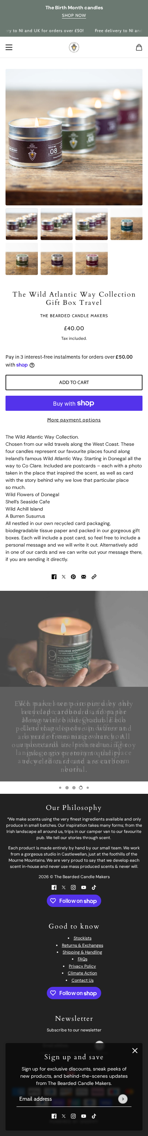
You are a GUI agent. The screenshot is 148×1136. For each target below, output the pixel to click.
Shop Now (74, 15)
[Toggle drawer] (9, 47)
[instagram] (73, 1116)
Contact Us (83, 980)
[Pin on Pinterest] (73, 576)
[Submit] (122, 1098)
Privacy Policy (82, 966)
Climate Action (82, 973)
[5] (88, 788)
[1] (60, 788)
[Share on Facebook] (54, 576)
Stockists (83, 938)
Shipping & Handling (82, 952)
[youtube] (83, 1116)
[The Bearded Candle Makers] (74, 47)
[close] (134, 1050)
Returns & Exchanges (82, 945)
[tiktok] (94, 1116)
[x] (63, 1116)
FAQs (82, 959)
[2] (67, 788)
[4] (81, 788)
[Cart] (139, 47)
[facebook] (54, 1116)
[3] (74, 788)
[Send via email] (83, 576)
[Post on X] (63, 576)
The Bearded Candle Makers (74, 315)
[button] (94, 576)
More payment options (74, 420)
